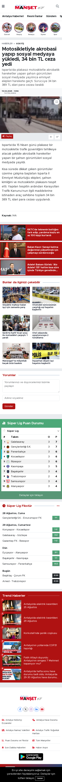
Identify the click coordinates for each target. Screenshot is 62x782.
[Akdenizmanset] (29, 6)
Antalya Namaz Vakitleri (18, 730)
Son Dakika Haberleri (15, 748)
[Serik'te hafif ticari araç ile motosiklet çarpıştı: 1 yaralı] (16, 323)
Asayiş (20, 44)
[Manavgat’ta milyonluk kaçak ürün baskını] (16, 351)
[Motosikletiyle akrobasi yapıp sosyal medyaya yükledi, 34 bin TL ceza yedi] (31, 114)
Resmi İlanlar (35, 16)
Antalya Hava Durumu (47, 720)
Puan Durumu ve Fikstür (16, 740)
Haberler (7, 44)
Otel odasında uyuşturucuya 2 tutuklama (40, 335)
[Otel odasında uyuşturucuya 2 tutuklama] (46, 323)
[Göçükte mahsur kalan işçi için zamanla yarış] (16, 295)
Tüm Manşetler (43, 740)
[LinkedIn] (36, 709)
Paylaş (9, 136)
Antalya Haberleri (13, 16)
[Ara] (57, 6)
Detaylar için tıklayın (31, 495)
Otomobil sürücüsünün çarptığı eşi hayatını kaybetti (44, 307)
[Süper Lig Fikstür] (58, 506)
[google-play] (31, 757)
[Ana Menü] (3, 6)
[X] (25, 709)
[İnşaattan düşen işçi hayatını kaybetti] (46, 351)
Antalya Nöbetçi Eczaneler (12, 721)
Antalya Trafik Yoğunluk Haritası (45, 732)
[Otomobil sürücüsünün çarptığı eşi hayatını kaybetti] (46, 295)
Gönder (8, 406)
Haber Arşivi (42, 748)
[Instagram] (31, 709)
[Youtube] (42, 709)
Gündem (51, 16)
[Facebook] (20, 709)
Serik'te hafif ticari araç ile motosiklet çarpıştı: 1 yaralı (15, 335)
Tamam (40, 778)
